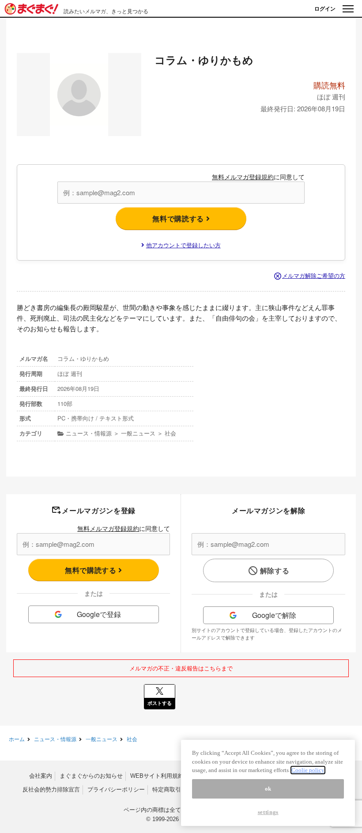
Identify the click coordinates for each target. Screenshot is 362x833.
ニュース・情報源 (55, 738)
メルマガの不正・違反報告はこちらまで (181, 668)
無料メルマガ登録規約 (243, 176)
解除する (275, 570)
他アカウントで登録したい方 (183, 245)
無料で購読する (179, 218)
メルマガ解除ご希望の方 (313, 275)
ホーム (17, 738)
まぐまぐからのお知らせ (91, 775)
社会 (132, 738)
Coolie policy (307, 770)
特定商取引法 (169, 789)
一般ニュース (101, 738)
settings (268, 812)
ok (268, 788)
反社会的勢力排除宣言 (51, 789)
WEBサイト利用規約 (157, 775)
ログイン (325, 8)
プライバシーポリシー (116, 789)
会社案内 (40, 775)
